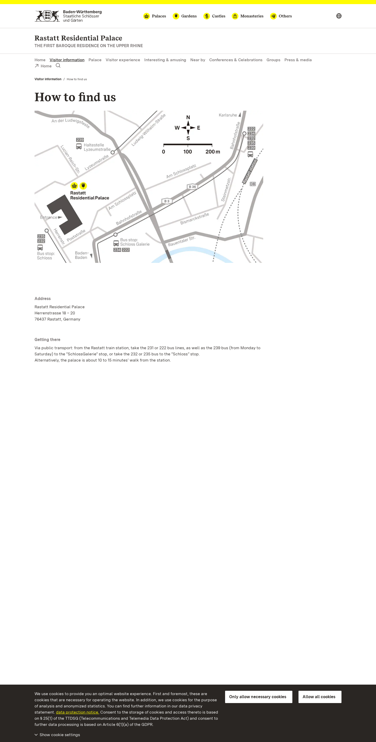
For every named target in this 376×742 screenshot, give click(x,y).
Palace (95, 59)
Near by (197, 59)
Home (40, 59)
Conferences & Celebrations (235, 59)
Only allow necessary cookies (257, 696)
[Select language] (339, 16)
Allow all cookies (319, 696)
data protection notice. (77, 712)
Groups (273, 59)
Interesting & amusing (165, 59)
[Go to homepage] (68, 16)
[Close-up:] (149, 188)
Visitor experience (123, 59)
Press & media (298, 59)
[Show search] (58, 65)
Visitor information (67, 59)
